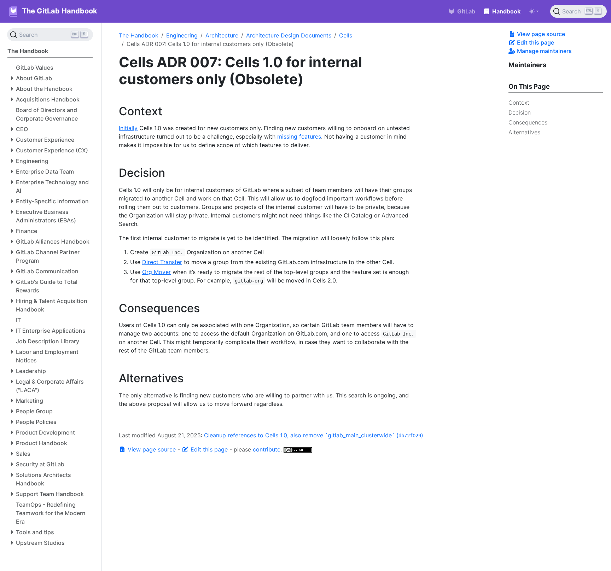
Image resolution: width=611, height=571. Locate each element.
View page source (540, 33)
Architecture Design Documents (288, 35)
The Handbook (138, 35)
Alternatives (524, 132)
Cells (345, 35)
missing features (299, 136)
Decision (519, 112)
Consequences (527, 122)
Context (518, 102)
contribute (266, 449)
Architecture (221, 35)
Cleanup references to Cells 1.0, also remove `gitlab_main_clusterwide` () (313, 435)
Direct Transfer (162, 262)
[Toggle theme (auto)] (534, 11)
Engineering (182, 35)
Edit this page (535, 42)
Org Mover (156, 271)
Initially (128, 128)
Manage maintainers (544, 50)
